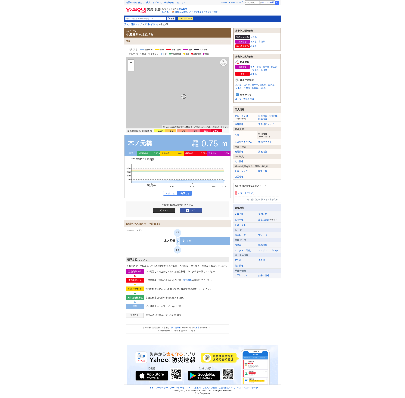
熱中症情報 (263, 275)
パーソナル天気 (185, 18)
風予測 (261, 260)
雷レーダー (263, 235)
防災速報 (239, 176)
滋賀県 (271, 84)
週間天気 (262, 214)
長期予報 (239, 219)
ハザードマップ (245, 193)
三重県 (263, 84)
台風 (237, 135)
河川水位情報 (151, 24)
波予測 (238, 260)
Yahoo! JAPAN (228, 2)
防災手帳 (262, 171)
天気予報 (239, 214)
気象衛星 (262, 244)
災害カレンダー (242, 171)
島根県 (253, 74)
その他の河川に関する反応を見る (262, 199)
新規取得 (183, 9)
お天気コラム (241, 275)
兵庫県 (247, 88)
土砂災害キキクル (243, 142)
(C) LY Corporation (198, 126)
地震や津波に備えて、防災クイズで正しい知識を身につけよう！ (155, 2)
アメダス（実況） (243, 250)
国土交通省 (176, 327)
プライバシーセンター (180, 387)
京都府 (238, 88)
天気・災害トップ (133, 24)
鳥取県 (255, 88)
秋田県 (253, 41)
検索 (277, 3)
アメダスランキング (268, 250)
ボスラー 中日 (268, 2)
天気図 (238, 244)
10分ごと (170, 193)
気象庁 (196, 327)
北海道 (238, 84)
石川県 (253, 37)
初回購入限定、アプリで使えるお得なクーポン (196, 12)
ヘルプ (240, 2)
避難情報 (187, 280)
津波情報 (262, 151)
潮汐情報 (239, 265)
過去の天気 (268, 219)
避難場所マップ (266, 124)
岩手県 (266, 67)
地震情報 (239, 151)
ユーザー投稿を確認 (244, 99)
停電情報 (239, 124)
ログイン (166, 12)
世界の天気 (240, 225)
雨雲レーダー (241, 235)
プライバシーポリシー (157, 387)
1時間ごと (185, 193)
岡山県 (263, 88)
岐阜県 (253, 46)
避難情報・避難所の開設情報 (268, 117)
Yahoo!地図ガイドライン (217, 126)
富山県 (262, 41)
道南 (259, 67)
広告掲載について (227, 387)
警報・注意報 (241, 117)
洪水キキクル (265, 142)
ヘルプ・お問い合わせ (247, 387)
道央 (252, 67)
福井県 (247, 84)
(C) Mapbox (168, 126)
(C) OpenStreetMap (181, 126)
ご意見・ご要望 (209, 387)
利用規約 (196, 387)
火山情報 (239, 161)
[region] (177, 92)
